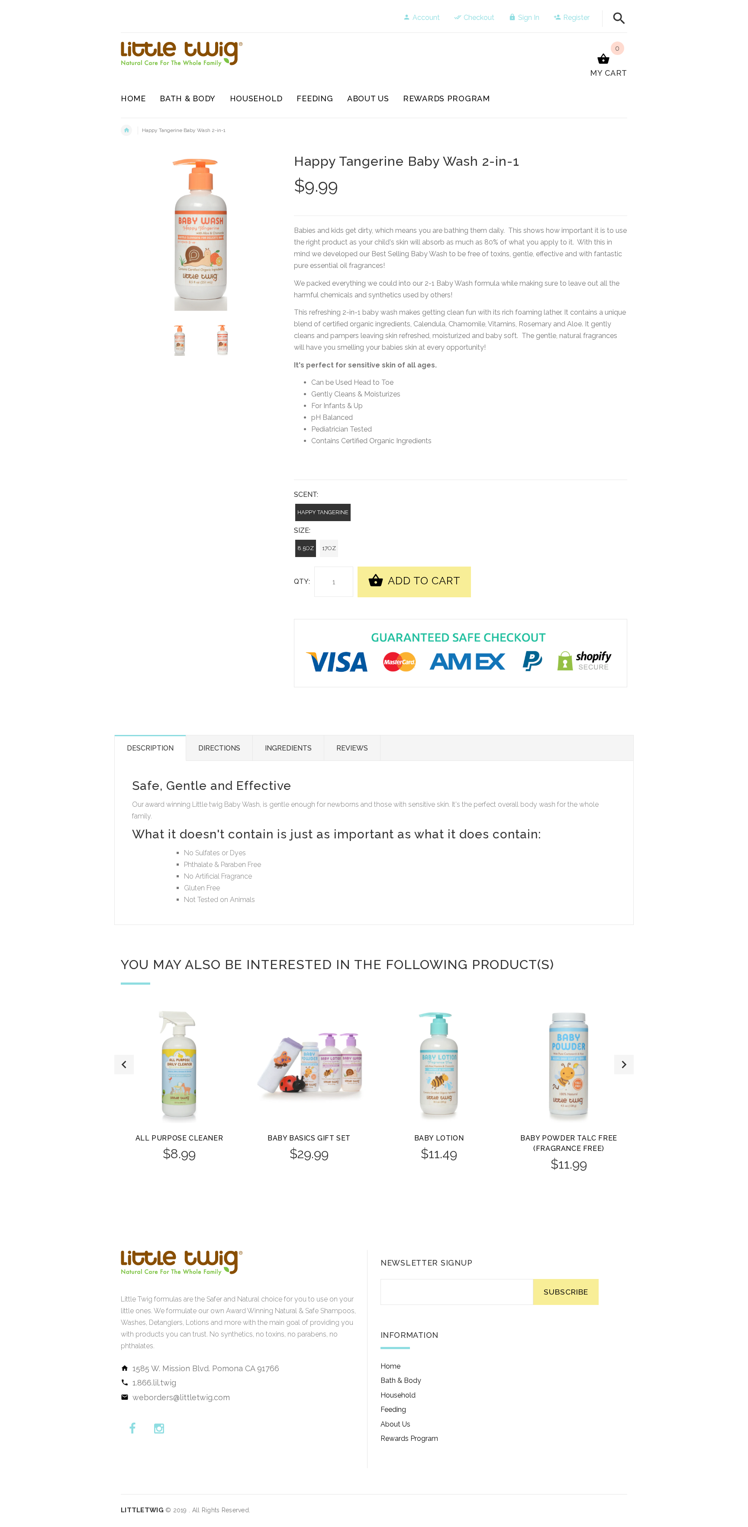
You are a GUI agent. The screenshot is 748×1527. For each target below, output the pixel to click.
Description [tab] (150, 748)
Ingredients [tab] (288, 748)
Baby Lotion (439, 1138)
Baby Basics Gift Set (309, 1138)
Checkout (479, 17)
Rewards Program (409, 1438)
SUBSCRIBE (566, 1291)
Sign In (528, 17)
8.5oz (305, 548)
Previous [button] (124, 1064)
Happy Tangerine (322, 512)
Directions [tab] (219, 748)
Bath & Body (400, 1380)
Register (576, 17)
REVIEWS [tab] (352, 748)
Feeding (393, 1409)
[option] (180, 340)
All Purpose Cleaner (179, 1138)
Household (398, 1395)
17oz (329, 548)
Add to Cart (423, 581)
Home (390, 1366)
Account (426, 17)
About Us (395, 1424)
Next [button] (624, 1064)
